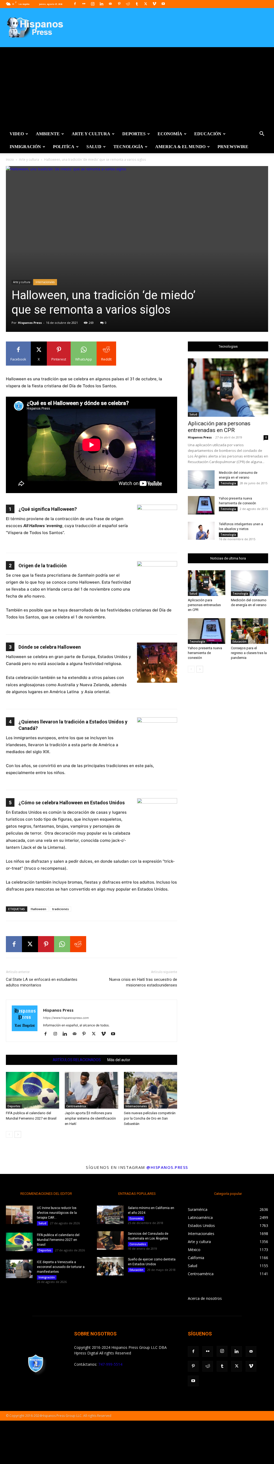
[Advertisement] (137, 87)
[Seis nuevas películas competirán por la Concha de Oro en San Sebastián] (150, 1090)
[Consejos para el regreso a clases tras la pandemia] (249, 631)
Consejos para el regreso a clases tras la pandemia (249, 653)
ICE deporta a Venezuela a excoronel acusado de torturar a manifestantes (61, 1267)
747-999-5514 (110, 1364)
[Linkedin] (101, 3)
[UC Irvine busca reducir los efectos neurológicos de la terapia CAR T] (19, 1215)
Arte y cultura (91, 134)
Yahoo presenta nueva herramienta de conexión (205, 653)
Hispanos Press (30, 323)
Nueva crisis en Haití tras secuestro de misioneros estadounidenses (143, 982)
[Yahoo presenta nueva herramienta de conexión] (201, 505)
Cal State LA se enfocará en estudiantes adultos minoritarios (41, 982)
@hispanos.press (167, 1167)
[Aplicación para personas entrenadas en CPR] (228, 387)
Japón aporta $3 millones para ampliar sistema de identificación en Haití (90, 1118)
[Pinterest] (119, 3)
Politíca (63, 146)
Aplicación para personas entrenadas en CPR (219, 426)
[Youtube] (163, 3)
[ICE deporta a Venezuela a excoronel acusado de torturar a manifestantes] (19, 1269)
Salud (93, 146)
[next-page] (17, 1134)
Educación (207, 134)
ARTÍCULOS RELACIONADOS (77, 1060)
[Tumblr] (137, 3)
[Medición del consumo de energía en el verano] (201, 479)
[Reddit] (128, 3)
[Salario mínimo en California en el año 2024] (110, 1215)
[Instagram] (93, 3)
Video (17, 134)
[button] (261, 134)
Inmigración (25, 146)
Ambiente (48, 134)
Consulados (138, 1244)
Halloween (38, 909)
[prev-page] (9, 1134)
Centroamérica (76, 1106)
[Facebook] (75, 3)
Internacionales (45, 282)
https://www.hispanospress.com (66, 1018)
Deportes (134, 134)
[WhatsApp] (62, 944)
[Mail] (110, 3)
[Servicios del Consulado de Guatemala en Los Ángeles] (110, 1240)
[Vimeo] (154, 3)
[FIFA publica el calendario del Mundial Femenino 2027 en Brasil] (32, 1090)
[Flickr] (84, 3)
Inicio (10, 159)
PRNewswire (233, 146)
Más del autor (118, 1060)
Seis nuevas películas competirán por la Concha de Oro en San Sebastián (150, 1118)
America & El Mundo (180, 146)
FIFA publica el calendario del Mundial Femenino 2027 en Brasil (58, 1240)
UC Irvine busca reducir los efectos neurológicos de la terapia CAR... (57, 1212)
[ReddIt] (78, 944)
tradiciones (60, 909)
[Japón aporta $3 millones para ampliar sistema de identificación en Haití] (91, 1090)
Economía (170, 134)
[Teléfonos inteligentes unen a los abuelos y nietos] (201, 531)
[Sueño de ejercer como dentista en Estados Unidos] (110, 1266)
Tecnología (128, 146)
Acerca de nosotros (205, 1298)
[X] (146, 3)
